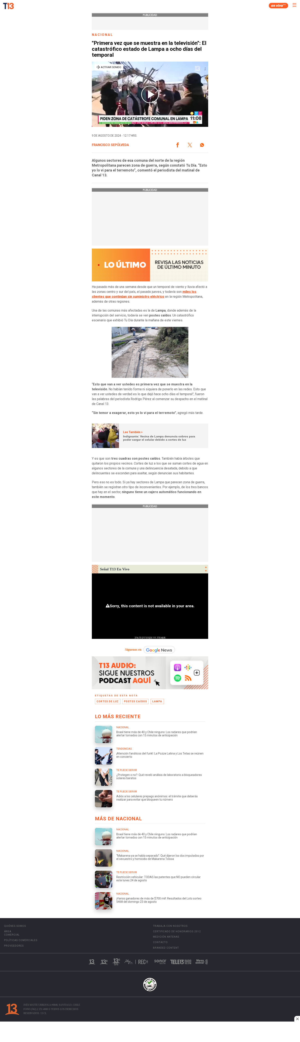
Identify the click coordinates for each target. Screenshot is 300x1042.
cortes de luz (108, 701)
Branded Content (166, 947)
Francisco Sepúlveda (110, 145)
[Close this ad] (297, 1019)
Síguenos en (133, 649)
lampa (157, 701)
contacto (160, 942)
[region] (150, 1032)
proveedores (14, 945)
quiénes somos (15, 926)
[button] (177, 144)
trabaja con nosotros (170, 926)
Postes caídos (135, 701)
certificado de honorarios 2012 (177, 931)
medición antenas (166, 936)
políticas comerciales (20, 940)
